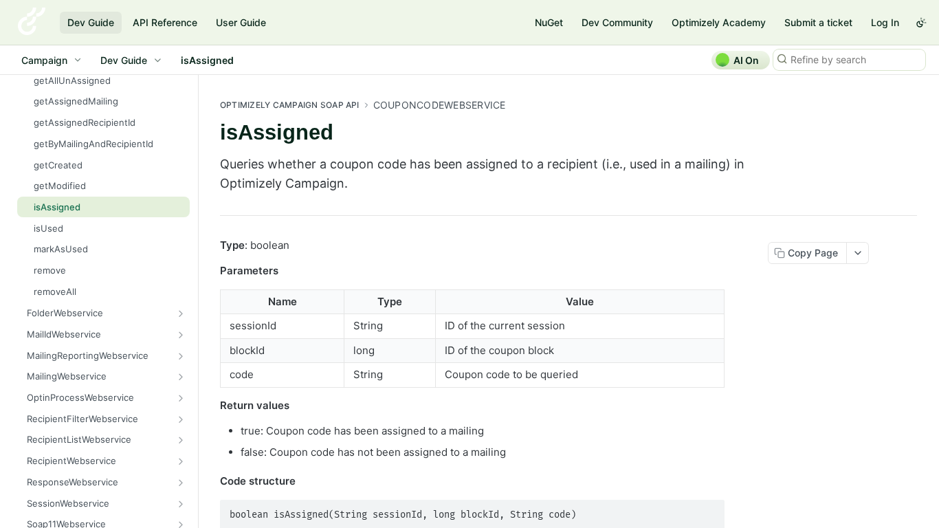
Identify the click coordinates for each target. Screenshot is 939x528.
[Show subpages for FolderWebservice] (180, 313)
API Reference (165, 22)
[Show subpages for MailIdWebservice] (180, 334)
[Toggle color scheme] (921, 23)
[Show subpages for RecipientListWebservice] (180, 440)
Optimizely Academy (719, 22)
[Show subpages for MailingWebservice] (180, 376)
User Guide (241, 22)
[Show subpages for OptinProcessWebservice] (180, 398)
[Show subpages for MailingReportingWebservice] (180, 356)
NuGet (549, 22)
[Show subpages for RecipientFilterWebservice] (180, 419)
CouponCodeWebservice (439, 105)
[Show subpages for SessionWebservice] (180, 503)
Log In (885, 22)
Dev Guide (90, 22)
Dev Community (617, 22)
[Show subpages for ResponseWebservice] (180, 482)
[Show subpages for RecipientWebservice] (180, 461)
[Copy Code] (708, 511)
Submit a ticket (818, 22)
